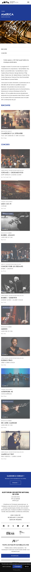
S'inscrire (14, 482)
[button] (28, 2)
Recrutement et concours (15, 517)
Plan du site (15, 562)
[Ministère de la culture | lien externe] (22, 534)
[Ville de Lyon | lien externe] (10, 534)
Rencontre (4, 49)
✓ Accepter (17, 566)
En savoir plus (20, 555)
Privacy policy (16, 569)
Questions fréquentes (15, 519)
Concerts (4, 53)
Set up (27, 566)
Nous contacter (15, 515)
